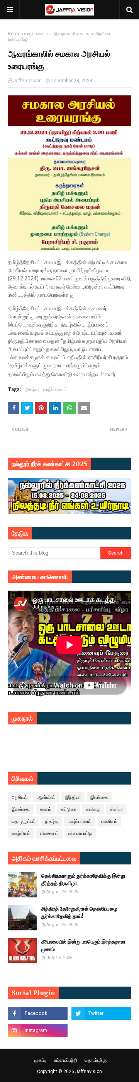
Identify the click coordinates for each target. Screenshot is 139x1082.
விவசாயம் (49, 833)
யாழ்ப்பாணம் (36, 33)
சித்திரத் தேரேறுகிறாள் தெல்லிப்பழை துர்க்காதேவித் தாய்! (79, 913)
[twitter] (101, 1013)
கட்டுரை (68, 809)
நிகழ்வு (32, 389)
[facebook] (38, 1013)
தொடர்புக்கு (96, 1060)
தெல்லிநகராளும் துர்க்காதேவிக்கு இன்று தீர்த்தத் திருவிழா (83, 880)
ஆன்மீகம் (46, 797)
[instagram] (38, 1030)
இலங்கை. (21, 809)
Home (14, 33)
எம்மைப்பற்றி (65, 1060)
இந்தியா (73, 797)
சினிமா (117, 809)
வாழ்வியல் (21, 833)
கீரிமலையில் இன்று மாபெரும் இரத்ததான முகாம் (83, 946)
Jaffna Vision (27, 80)
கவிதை (93, 809)
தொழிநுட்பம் (24, 821)
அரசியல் (19, 797)
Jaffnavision (88, 1071)
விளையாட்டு (80, 833)
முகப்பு (40, 1060)
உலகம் (45, 809)
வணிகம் (109, 821)
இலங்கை (99, 797)
